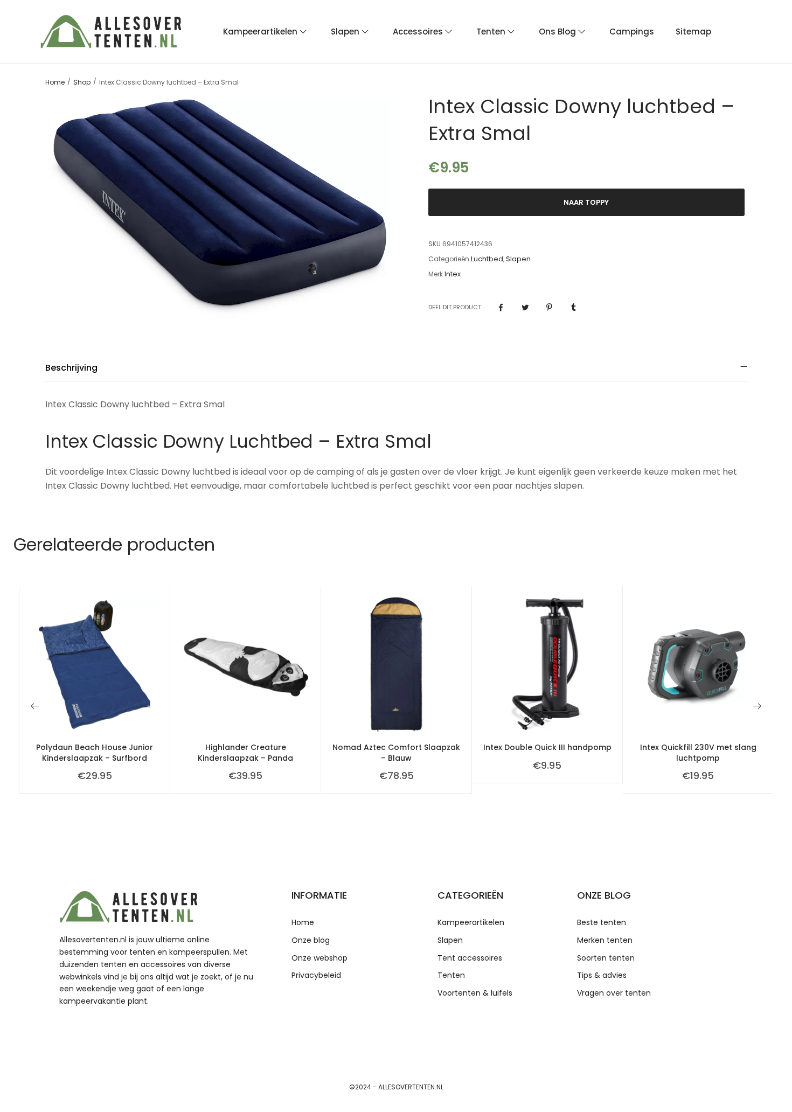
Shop (82, 82)
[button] (35, 706)
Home (55, 82)
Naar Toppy (586, 202)
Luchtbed (487, 259)
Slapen (518, 259)
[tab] (396, 367)
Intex (452, 274)
